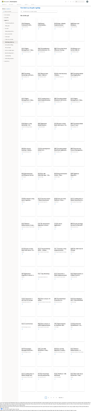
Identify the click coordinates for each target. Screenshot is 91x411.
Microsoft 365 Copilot (40, 406)
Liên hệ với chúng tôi (26, 410)
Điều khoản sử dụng (46, 410)
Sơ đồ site (20, 410)
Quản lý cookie (73, 410)
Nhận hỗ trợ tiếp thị (10, 403)
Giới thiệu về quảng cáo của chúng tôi (62, 410)
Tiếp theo (61, 397)
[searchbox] (11, 11)
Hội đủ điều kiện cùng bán (51, 403)
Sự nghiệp (55, 406)
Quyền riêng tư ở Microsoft (78, 406)
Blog (17, 402)
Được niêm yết (3, 403)
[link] (28, 29)
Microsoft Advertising (31, 406)
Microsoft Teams (49, 406)
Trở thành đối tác (87, 402)
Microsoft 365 (24, 406)
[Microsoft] (5, 1)
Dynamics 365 (18, 406)
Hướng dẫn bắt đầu (37, 402)
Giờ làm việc (30, 402)
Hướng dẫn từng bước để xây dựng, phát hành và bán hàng (33, 403)
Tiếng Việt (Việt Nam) (4, 407)
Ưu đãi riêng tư (51, 402)
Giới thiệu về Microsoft (61, 406)
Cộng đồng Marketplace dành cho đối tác (65, 403)
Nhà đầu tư (86, 406)
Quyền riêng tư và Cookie (36, 410)
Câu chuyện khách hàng (23, 402)
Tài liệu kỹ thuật (44, 402)
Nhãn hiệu (52, 410)
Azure (14, 406)
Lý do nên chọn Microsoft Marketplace (8, 402)
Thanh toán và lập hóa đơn (77, 402)
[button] (21, 11)
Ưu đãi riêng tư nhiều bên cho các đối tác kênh (15, 405)
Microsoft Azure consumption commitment (63, 402)
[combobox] (39, 11)
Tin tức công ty (69, 406)
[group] (22, 28)
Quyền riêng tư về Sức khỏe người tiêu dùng (9, 410)
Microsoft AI (2, 406)
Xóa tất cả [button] (8, 8)
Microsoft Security (9, 406)
